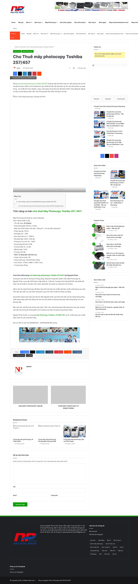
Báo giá (20, 22)
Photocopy (93, 554)
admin (18, 68)
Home (13, 22)
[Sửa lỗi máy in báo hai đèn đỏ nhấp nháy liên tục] (99, 265)
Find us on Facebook (16, 572)
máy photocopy (94, 550)
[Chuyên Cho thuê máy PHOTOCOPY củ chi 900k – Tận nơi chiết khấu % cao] (99, 124)
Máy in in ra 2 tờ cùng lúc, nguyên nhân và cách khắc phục (115, 255)
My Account (93, 531)
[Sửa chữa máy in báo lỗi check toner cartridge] (99, 238)
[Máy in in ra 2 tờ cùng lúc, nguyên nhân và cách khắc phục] (99, 256)
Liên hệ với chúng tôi (96, 534)
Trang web (54, 495)
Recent (96, 99)
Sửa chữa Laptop (66, 22)
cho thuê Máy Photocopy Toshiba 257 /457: (57, 211)
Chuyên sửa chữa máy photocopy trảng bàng (109, 106)
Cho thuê (22, 47)
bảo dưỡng (101, 540)
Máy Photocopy (50, 22)
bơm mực (92, 540)
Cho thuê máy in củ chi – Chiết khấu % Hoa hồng (116, 203)
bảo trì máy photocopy (96, 543)
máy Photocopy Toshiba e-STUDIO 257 (50, 315)
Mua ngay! (102, 22)
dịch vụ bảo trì (106, 547)
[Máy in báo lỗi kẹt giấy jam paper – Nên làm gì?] (99, 229)
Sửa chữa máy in (80, 22)
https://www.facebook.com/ (118, 22)
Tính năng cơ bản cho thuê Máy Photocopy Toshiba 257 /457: (37, 201)
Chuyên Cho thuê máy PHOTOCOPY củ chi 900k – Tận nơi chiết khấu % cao (115, 124)
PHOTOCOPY (67, 580)
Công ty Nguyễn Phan (45, 580)
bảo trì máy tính (94, 547)
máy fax (115, 547)
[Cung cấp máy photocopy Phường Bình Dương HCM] (49, 431)
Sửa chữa (107, 554)
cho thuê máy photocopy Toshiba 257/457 (32, 84)
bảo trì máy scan (110, 543)
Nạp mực (120, 550)
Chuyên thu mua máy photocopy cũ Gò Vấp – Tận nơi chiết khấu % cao (114, 142)
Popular (108, 99)
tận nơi (114, 554)
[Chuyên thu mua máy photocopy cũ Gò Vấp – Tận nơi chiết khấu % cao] (99, 143)
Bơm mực (38, 22)
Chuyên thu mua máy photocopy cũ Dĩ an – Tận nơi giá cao (115, 114)
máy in (122, 547)
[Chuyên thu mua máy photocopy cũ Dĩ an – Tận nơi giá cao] (99, 114)
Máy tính (112, 550)
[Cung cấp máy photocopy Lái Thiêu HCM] (24, 431)
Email (15, 495)
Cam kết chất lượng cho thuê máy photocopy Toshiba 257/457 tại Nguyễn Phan (42, 206)
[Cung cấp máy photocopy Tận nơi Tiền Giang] (75, 431)
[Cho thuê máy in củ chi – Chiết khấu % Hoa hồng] (99, 134)
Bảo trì (28, 22)
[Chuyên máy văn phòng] (17, 9)
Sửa (100, 554)
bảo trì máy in (117, 540)
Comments (121, 99)
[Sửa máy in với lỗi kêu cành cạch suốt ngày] (99, 247)
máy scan (104, 550)
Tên (14, 487)
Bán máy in (92, 22)
